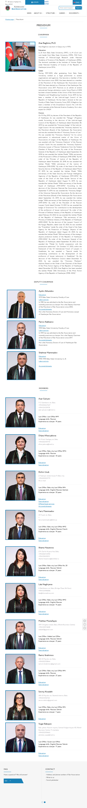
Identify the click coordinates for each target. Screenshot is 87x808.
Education (42, 428)
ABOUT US (38, 13)
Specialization (44, 431)
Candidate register (44, 3)
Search (78, 8)
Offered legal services (46, 504)
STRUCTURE (50, 13)
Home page (9, 19)
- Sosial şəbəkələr (51, 780)
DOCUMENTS (74, 13)
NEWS (29, 13)
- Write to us (49, 777)
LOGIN (35, 2)
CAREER (62, 13)
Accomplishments (45, 506)
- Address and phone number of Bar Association (62, 775)
